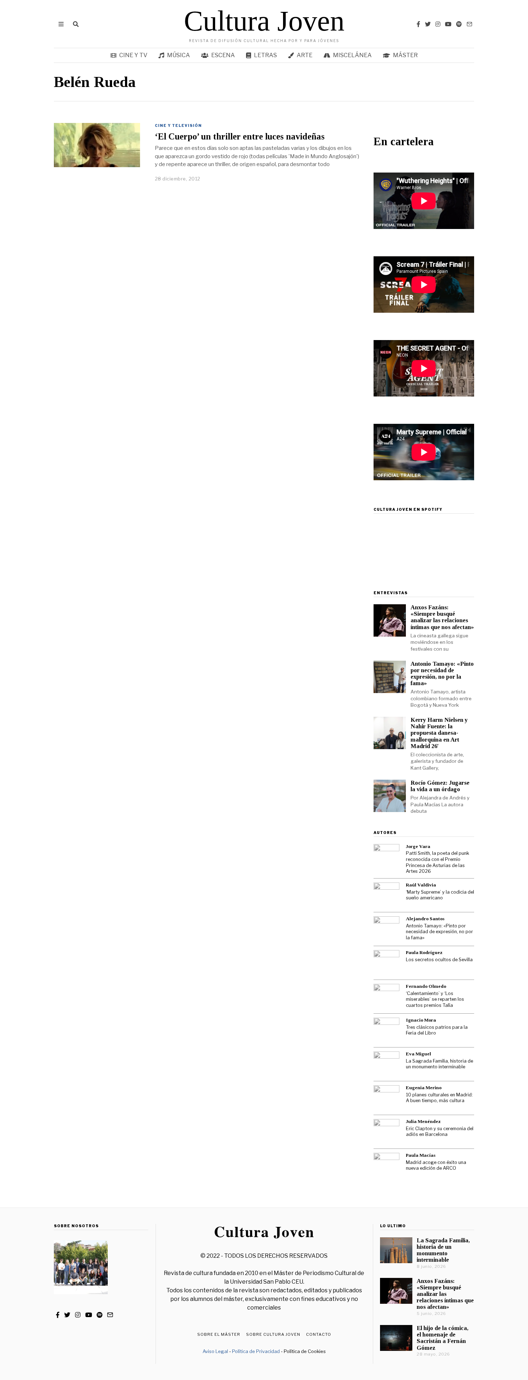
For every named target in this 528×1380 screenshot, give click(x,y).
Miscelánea (352, 55)
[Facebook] (418, 24)
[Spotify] (459, 24)
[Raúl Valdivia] (386, 895)
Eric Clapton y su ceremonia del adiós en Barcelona (439, 1131)
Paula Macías (420, 1155)
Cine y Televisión (178, 125)
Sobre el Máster (218, 1334)
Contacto (318, 1334)
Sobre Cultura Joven (273, 1334)
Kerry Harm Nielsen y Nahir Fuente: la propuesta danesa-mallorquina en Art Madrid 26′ (439, 732)
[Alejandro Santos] (386, 929)
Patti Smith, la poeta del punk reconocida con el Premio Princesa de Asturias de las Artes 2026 (437, 862)
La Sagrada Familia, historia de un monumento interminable (439, 1064)
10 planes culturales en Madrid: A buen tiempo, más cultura (439, 1098)
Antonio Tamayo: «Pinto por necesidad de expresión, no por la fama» (442, 673)
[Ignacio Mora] (386, 1031)
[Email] (469, 24)
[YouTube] (448, 24)
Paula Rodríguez (424, 952)
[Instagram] (438, 24)
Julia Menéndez (423, 1121)
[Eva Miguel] (386, 1064)
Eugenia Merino (423, 1087)
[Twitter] (427, 24)
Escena (223, 55)
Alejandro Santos (425, 918)
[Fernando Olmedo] (386, 997)
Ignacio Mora (421, 1020)
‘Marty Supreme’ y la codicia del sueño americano (440, 895)
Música (178, 55)
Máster (405, 55)
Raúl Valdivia (421, 885)
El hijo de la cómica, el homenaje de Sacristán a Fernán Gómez (442, 1338)
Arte (304, 55)
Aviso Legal (215, 1351)
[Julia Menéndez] (386, 1132)
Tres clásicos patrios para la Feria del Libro (437, 1030)
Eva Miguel (418, 1053)
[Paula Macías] (386, 1166)
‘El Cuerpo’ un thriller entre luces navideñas (240, 136)
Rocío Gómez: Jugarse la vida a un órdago (440, 786)
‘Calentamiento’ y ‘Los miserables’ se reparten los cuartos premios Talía (435, 999)
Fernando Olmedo (426, 986)
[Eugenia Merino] (386, 1098)
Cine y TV (133, 55)
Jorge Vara (418, 846)
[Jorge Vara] (386, 857)
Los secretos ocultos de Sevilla (439, 959)
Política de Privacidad (256, 1351)
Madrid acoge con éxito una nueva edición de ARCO (436, 1165)
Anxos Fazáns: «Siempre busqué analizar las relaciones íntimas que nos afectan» (442, 617)
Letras (265, 55)
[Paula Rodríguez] (386, 963)
